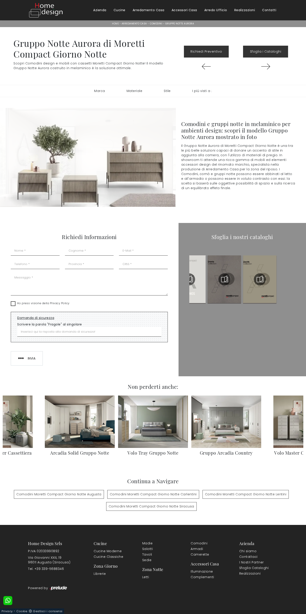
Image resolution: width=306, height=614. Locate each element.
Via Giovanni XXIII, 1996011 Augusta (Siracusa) (49, 560)
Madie (147, 543)
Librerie (100, 573)
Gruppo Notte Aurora (179, 23)
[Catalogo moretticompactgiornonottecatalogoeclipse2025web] (189, 279)
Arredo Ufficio (215, 10)
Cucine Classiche (108, 556)
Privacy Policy (60, 303)
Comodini (156, 23)
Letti (145, 577)
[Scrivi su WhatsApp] (7, 600)
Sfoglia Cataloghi (254, 568)
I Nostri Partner (251, 562)
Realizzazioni (244, 10)
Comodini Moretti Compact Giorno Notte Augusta (58, 494)
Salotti (147, 549)
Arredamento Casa (148, 10)
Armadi (197, 549)
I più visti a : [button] (202, 91)
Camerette (200, 554)
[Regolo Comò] (206, 66)
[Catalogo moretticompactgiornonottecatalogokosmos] (224, 279)
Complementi (202, 577)
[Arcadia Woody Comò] (266, 66)
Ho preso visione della (43, 303)
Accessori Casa (184, 10)
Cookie (21, 611)
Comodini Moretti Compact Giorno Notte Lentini (246, 494)
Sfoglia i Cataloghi (265, 51)
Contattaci (248, 556)
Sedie (147, 560)
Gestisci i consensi (47, 611)
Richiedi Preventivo (206, 51)
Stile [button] (167, 91)
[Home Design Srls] (46, 10)
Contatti (269, 10)
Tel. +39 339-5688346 (46, 569)
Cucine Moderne (108, 551)
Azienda (99, 10)
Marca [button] (99, 91)
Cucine (119, 10)
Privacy (7, 611)
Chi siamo (248, 551)
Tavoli (147, 554)
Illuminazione (202, 571)
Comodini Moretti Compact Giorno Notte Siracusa (151, 506)
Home (115, 23)
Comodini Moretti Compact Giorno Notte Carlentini (153, 494)
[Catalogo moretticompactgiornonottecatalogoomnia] (259, 279)
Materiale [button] (134, 91)
